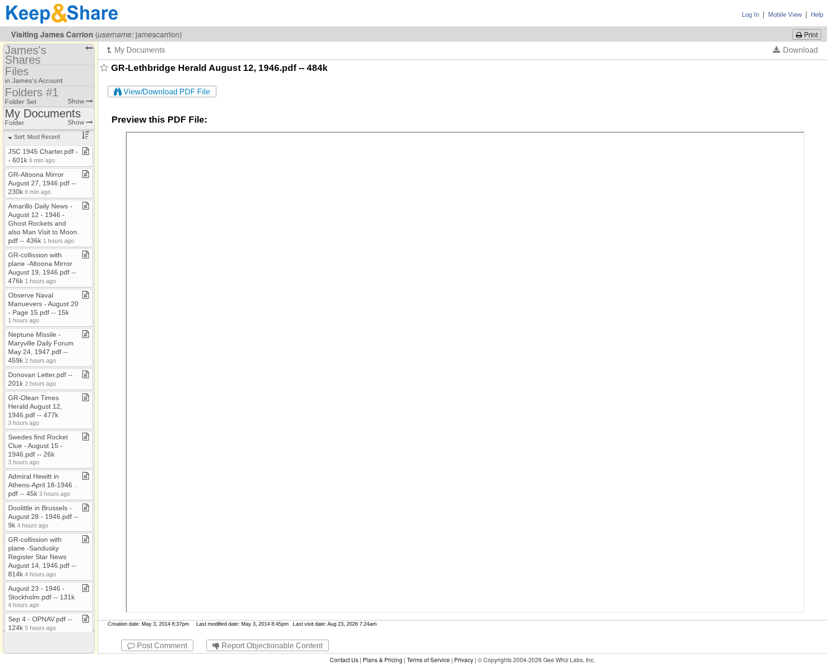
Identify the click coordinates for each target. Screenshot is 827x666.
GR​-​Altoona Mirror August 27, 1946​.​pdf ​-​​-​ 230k (42, 183)
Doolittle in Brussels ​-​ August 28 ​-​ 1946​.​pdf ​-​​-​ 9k (43, 516)
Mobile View (785, 14)
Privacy (463, 659)
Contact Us (344, 659)
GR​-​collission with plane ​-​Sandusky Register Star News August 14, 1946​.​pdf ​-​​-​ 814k (42, 557)
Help (817, 14)
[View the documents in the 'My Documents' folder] (136, 50)
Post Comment (161, 646)
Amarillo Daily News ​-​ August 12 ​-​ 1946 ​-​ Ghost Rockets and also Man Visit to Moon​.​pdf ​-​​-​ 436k (43, 223)
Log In (750, 14)
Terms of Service (428, 659)
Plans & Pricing (382, 659)
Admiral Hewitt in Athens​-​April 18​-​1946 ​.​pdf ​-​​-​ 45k (42, 484)
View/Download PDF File (166, 92)
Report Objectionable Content (271, 646)
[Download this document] (795, 50)
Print (810, 34)
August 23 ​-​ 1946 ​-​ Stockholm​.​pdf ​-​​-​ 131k (41, 596)
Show (76, 101)
